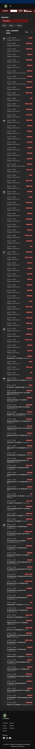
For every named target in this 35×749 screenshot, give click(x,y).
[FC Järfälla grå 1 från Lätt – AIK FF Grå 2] (17, 533)
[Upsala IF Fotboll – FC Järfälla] (17, 495)
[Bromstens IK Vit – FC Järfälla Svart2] (17, 583)
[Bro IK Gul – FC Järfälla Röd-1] (17, 616)
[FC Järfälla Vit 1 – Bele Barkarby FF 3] (17, 597)
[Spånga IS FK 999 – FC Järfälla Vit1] (17, 435)
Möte (4, 25)
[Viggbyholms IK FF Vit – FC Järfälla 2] (17, 622)
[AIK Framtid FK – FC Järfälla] (17, 514)
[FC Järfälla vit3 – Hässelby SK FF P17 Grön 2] (17, 568)
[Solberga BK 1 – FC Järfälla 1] (17, 603)
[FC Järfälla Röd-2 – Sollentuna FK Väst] (17, 467)
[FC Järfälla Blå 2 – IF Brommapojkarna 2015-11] (17, 697)
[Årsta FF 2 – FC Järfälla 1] (17, 703)
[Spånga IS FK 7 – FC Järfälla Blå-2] (17, 447)
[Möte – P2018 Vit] (17, 165)
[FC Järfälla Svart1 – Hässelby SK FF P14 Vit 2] (17, 575)
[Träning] (17, 39)
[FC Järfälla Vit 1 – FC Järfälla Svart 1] (17, 526)
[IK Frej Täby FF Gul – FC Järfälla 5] (17, 540)
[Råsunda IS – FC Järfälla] (17, 520)
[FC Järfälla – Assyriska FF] (17, 502)
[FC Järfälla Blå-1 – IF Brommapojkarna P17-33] (17, 561)
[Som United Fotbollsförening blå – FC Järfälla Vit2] (17, 460)
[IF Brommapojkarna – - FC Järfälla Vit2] (17, 668)
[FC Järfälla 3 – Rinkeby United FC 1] (17, 683)
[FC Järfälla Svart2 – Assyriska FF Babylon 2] (17, 675)
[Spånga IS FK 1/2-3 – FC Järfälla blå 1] (17, 474)
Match (11, 25)
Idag (26, 32)
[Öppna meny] (11, 6)
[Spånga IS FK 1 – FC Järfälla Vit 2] (17, 413)
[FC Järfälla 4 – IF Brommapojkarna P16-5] (17, 661)
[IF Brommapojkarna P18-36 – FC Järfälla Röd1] (17, 392)
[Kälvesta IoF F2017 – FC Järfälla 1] (17, 379)
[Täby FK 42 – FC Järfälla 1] (17, 441)
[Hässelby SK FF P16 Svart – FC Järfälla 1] (17, 554)
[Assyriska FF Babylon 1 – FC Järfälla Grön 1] (17, 420)
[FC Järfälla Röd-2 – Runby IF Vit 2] (17, 590)
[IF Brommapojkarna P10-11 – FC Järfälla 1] (17, 508)
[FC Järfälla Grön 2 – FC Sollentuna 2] (17, 609)
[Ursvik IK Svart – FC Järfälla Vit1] (17, 454)
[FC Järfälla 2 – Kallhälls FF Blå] (17, 386)
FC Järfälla (6, 718)
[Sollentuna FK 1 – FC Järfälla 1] (17, 655)
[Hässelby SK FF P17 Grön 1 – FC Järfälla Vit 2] (17, 428)
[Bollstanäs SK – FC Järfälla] (17, 357)
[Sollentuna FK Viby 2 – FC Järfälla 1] (17, 399)
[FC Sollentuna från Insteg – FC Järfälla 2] (17, 406)
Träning (19, 25)
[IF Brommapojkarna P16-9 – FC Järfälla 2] (17, 690)
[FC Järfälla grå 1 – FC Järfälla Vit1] (17, 642)
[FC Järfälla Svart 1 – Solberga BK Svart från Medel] (17, 635)
